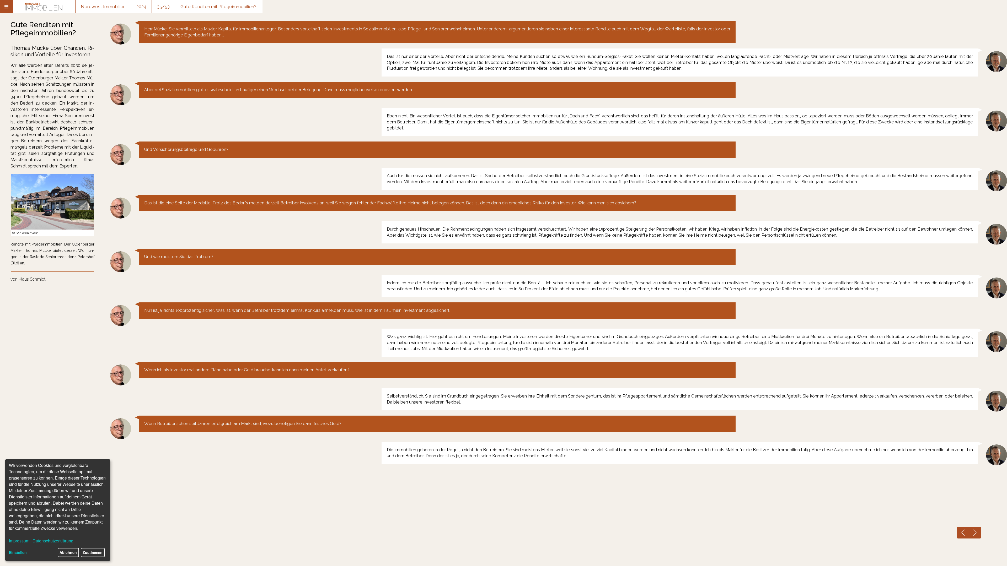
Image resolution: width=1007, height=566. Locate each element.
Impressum (19, 541)
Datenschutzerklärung (53, 541)
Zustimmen (93, 552)
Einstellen (18, 552)
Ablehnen (68, 552)
